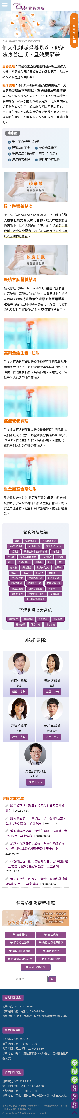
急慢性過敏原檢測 (52, 942)
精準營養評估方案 (21, 959)
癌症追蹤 (52, 934)
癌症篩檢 (21, 934)
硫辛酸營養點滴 (18, 206)
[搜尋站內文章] (52, 979)
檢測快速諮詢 (36, 967)
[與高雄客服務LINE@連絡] (74, 1080)
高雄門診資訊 (13, 1072)
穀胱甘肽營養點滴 (20, 279)
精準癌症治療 (21, 942)
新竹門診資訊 (13, 1030)
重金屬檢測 (53, 951)
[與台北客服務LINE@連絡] (74, 1063)
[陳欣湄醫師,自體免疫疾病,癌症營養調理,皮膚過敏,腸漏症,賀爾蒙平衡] (52, 673)
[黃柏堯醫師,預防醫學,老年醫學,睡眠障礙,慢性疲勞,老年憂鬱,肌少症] (52, 719)
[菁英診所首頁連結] (29, 5)
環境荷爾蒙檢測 (21, 951)
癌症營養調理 (16, 421)
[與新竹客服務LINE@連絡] (74, 1071)
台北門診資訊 (13, 997)
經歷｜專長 (19, 691)
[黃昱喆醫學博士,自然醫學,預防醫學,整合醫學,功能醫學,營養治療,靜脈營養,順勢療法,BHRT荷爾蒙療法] (35, 764)
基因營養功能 (74, 28)
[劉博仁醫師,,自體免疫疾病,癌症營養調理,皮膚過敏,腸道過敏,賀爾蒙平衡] (19, 673)
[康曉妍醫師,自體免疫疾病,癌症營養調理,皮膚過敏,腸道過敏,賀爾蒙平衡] (19, 719)
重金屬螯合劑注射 (20, 489)
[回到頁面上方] (74, 1113)
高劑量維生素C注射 (22, 353)
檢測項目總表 (52, 959)
